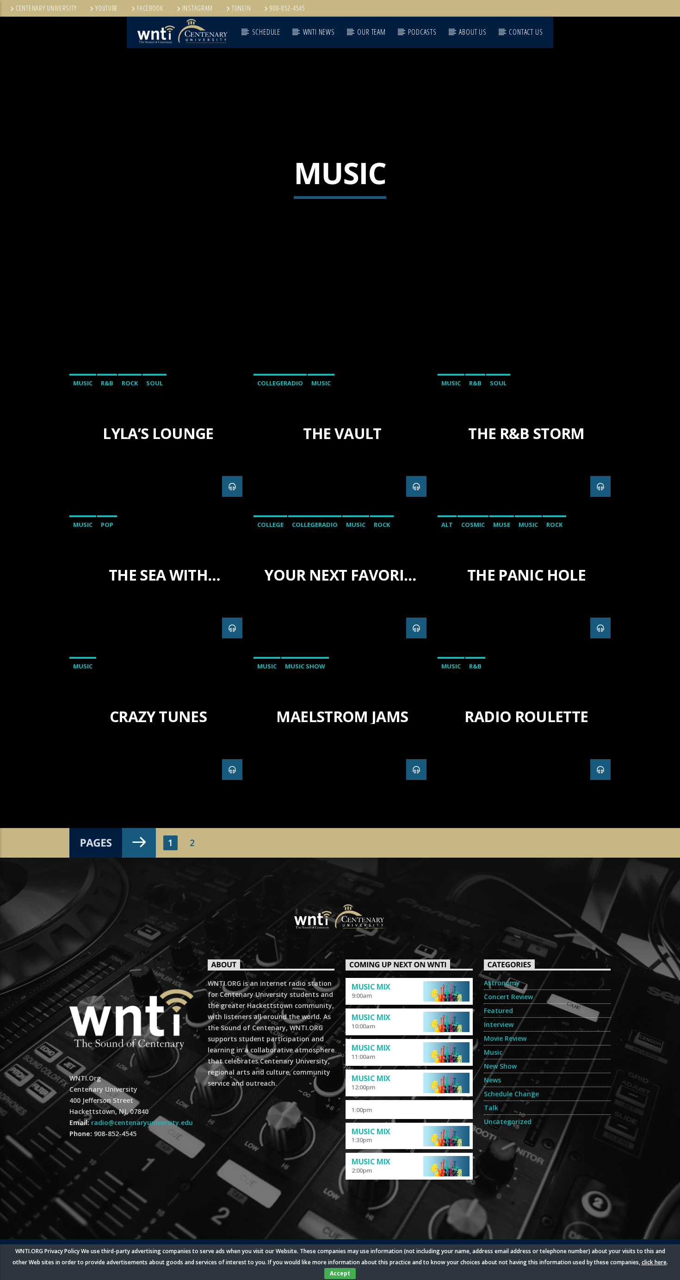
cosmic (473, 524)
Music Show (305, 666)
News (492, 1080)
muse (501, 524)
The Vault (342, 433)
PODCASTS (422, 32)
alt (447, 524)
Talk (491, 1107)
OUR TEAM (371, 32)
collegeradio (280, 383)
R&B (107, 383)
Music (83, 383)
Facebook (150, 8)
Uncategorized (508, 1121)
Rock (130, 383)
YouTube (106, 8)
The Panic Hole (526, 575)
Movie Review (505, 1038)
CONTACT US (526, 32)
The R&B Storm (526, 433)
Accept (340, 1273)
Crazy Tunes (158, 716)
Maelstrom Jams (342, 716)
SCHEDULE (266, 32)
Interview (498, 1024)
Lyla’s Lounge (158, 433)
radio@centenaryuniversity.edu (142, 1122)
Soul (154, 383)
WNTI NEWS (319, 32)
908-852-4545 (287, 8)
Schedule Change (511, 1093)
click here (654, 1262)
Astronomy (502, 982)
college (270, 524)
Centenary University (46, 8)
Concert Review (508, 996)
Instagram (197, 8)
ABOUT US (472, 32)
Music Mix (371, 987)
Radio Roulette (526, 716)
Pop (107, 524)
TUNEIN (241, 8)
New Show (500, 1066)
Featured (498, 1010)
